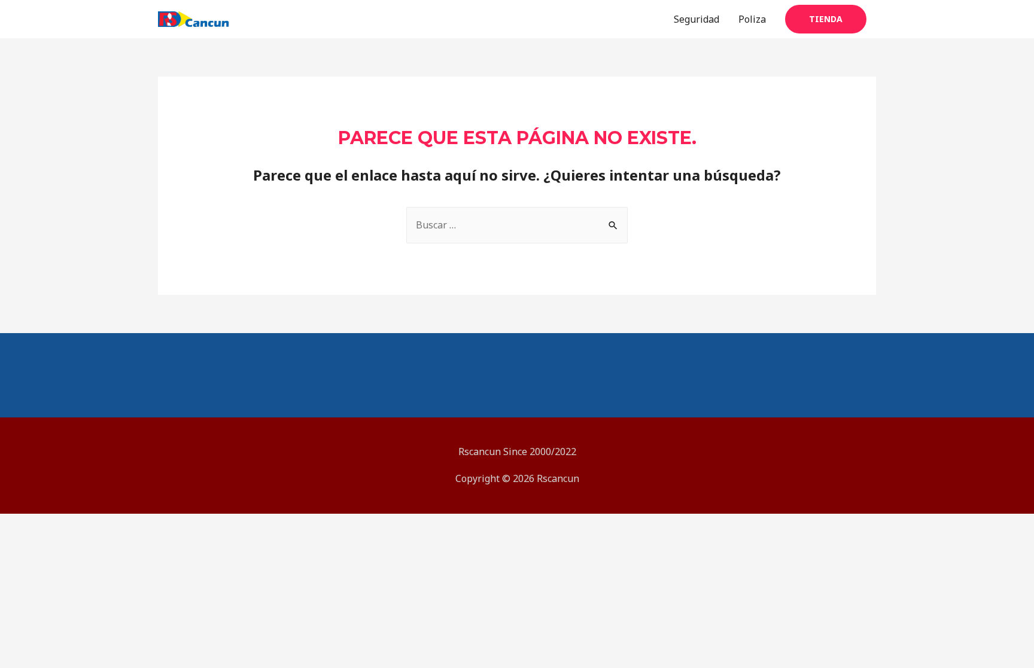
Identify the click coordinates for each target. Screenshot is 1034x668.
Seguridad (696, 19)
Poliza (752, 19)
